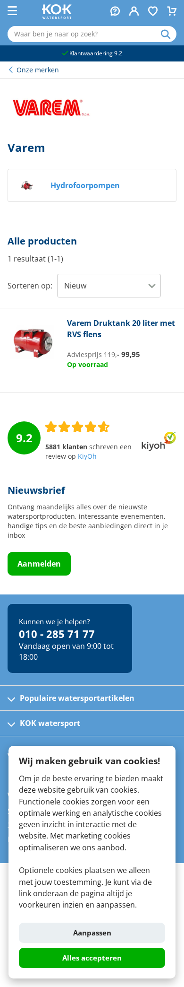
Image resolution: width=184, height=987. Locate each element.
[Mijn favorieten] (153, 12)
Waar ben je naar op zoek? (168, 34)
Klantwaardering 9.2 (95, 53)
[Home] (57, 16)
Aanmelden (39, 564)
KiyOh (87, 456)
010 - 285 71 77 (57, 634)
